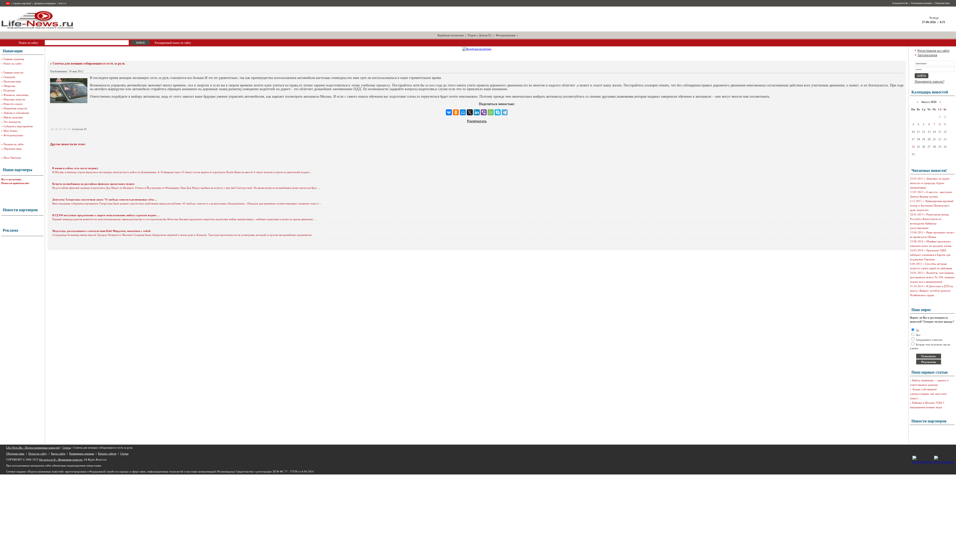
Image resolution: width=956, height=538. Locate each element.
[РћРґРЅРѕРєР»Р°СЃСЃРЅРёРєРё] (456, 112)
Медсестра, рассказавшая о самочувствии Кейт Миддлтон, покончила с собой (101, 231)
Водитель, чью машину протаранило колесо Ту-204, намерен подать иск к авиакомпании (932, 277)
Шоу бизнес (10, 131)
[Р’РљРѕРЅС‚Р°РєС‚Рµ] (449, 112)
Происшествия (12, 81)
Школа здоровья (13, 117)
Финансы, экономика (15, 95)
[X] (470, 112)
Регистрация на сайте (933, 50)
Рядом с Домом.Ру (480, 35)
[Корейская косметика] (476, 49)
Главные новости (13, 72)
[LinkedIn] (477, 112)
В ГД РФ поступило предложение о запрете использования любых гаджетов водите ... (105, 215)
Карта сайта (58, 453)
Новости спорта (13, 104)
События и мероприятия (18, 126)
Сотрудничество (900, 3)
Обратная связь (942, 3)
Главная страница (13, 59)
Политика (9, 90)
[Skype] (498, 112)
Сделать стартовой (22, 3)
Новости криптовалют (15, 183)
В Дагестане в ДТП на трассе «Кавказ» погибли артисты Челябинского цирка (931, 290)
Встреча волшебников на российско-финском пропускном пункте (93, 184)
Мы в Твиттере (12, 157)
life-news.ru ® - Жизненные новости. (61, 459)
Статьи (66, 447)
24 (913, 146)
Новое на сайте (12, 63)
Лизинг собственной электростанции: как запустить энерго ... (928, 393)
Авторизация (927, 55)
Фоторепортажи (505, 35)
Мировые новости (14, 99)
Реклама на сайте (13, 144)
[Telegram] (505, 112)
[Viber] (484, 112)
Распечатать (477, 121)
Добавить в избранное (45, 3)
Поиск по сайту (37, 453)
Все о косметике (11, 179)
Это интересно (12, 122)
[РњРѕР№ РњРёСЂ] (463, 112)
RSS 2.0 (62, 3)
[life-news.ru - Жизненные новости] (37, 28)
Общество (9, 86)
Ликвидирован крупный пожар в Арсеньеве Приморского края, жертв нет (931, 205)
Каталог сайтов (107, 453)
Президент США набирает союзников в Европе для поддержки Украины (930, 254)
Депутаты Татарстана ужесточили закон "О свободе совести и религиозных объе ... (104, 200)
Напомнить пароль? (929, 81)
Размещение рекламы (921, 3)
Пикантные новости (15, 108)
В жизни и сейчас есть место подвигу (75, 168)
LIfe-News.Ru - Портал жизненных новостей (33, 447)
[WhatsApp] (491, 112)
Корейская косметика (450, 35)
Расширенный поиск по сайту (173, 43)
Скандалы (9, 77)
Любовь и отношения (16, 113)
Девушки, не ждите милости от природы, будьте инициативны (930, 183)
